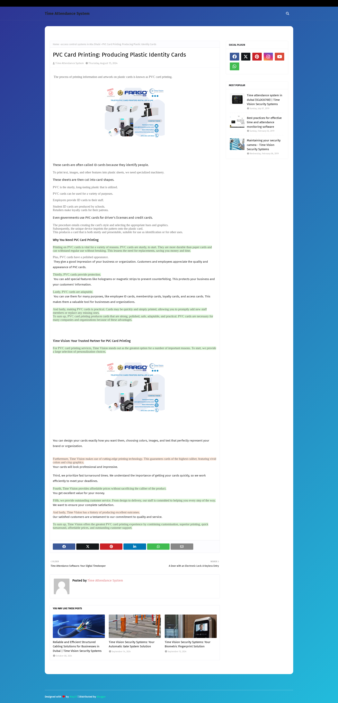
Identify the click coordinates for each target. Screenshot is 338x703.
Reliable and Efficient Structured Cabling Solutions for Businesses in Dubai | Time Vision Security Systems (77, 646)
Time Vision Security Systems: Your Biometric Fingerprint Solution (187, 644)
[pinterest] (257, 57)
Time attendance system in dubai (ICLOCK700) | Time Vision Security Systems (264, 100)
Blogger (101, 696)
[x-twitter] (246, 57)
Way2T (73, 696)
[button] (132, 248)
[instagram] (268, 57)
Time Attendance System (67, 13)
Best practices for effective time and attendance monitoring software (264, 122)
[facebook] (234, 57)
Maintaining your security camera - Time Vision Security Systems (263, 145)
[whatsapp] (234, 66)
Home (56, 44)
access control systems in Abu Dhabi (80, 44)
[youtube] (279, 57)
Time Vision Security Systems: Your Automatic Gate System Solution (132, 644)
